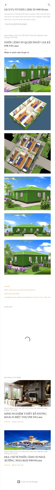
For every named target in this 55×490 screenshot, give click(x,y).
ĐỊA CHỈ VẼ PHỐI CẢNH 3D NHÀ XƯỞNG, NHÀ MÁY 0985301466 (24, 458)
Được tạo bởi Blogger (29, 482)
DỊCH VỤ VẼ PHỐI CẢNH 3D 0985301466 (26, 9)
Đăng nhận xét (17, 422)
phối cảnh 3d (14, 290)
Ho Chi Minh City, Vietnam (40, 297)
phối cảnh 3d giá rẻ (27, 290)
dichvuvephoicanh (16, 24)
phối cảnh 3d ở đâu (11, 294)
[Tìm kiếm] (49, 4)
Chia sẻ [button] (7, 286)
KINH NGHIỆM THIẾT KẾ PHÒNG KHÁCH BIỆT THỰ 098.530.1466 (25, 415)
